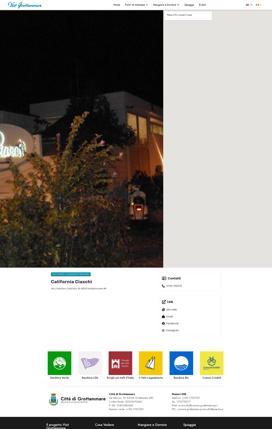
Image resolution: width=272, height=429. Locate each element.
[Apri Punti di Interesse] (147, 5)
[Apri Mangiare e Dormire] (178, 5)
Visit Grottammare (24, 4)
